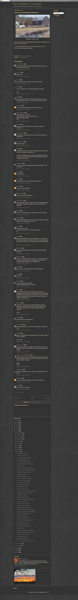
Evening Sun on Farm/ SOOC (24, 507)
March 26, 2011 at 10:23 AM (23, 341)
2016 (17, 420)
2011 (17, 431)
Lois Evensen (20, 141)
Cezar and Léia (20, 112)
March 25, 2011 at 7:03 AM (23, 76)
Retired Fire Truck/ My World (23, 480)
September (20, 439)
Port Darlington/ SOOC (22, 486)
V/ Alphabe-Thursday (22, 515)
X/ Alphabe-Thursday (22, 474)
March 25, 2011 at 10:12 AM (23, 160)
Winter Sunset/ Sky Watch (23, 534)
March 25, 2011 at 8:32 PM (23, 314)
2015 (17, 422)
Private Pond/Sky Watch (22, 453)
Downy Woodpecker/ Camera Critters (25, 530)
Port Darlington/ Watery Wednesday (25, 499)
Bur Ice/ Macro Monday (22, 524)
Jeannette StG (20, 344)
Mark (18, 266)
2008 (17, 552)
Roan (18, 274)
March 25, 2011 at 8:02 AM (23, 102)
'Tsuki (18, 385)
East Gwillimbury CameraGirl (27, 4)
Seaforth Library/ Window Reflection (25, 532)
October (19, 437)
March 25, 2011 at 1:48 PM (23, 207)
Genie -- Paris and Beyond (23, 355)
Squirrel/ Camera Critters (23, 488)
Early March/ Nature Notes (23, 538)
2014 (17, 425)
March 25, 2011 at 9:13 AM (23, 138)
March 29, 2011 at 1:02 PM (23, 389)
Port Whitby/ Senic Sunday (23, 484)
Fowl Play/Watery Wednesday (24, 457)
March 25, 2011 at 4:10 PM (23, 245)
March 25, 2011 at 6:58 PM (23, 278)
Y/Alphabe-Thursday (21, 455)
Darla (18, 86)
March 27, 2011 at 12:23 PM (23, 382)
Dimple (18, 333)
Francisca (19, 256)
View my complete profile (20, 566)
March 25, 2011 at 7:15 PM (23, 286)
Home (32, 398)
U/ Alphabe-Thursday (22, 536)
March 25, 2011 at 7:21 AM (23, 83)
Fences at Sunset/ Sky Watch (24, 472)
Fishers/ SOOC (20, 528)
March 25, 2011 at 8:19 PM (23, 299)
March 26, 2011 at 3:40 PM (23, 351)
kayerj (18, 172)
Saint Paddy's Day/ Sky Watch (24, 493)
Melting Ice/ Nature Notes (23, 497)
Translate (58, 15)
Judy (18, 97)
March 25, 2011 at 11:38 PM (23, 321)
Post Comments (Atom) (35, 402)
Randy (18, 317)
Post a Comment (19, 392)
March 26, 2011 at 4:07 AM (23, 330)
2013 (17, 427)
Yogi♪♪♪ (18, 72)
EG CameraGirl (24, 559)
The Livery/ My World (22, 501)
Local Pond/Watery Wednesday (24, 478)
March (18, 451)
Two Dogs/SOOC (21, 466)
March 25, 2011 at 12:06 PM (23, 176)
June (18, 445)
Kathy (18, 79)
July (18, 443)
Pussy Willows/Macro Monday (24, 461)
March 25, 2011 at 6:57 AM (23, 69)
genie (18, 289)
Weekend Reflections (23, 57)
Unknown (19, 105)
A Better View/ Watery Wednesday (25, 520)
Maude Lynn (20, 193)
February (19, 543)
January (19, 545)
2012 (17, 429)
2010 (17, 548)
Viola (18, 236)
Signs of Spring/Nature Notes (24, 476)
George (18, 217)
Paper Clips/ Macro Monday (23, 482)
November (19, 435)
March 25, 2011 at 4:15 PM (23, 253)
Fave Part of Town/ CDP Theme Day (25, 540)
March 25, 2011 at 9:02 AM (23, 129)
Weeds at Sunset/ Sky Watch (24, 513)
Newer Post (17, 398)
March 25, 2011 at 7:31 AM (23, 93)
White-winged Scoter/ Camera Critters (26, 509)
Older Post (47, 398)
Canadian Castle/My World (23, 459)
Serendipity (19, 369)
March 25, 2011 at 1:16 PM (23, 190)
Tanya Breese (20, 64)
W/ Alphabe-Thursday (22, 495)
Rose (18, 148)
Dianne (18, 281)
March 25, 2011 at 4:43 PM (23, 263)
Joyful (18, 210)
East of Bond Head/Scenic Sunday (25, 463)
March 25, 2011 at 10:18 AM (23, 168)
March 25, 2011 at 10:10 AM (23, 145)
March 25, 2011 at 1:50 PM (23, 214)
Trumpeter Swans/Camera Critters (25, 468)
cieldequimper (20, 133)
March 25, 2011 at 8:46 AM (23, 109)
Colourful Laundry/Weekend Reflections (26, 470)
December (19, 433)
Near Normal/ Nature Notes (23, 517)
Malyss (18, 124)
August (19, 441)
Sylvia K (19, 302)
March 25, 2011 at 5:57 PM (23, 270)
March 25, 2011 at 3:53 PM (23, 233)
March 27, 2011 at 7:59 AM (23, 375)
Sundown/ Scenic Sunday (23, 505)
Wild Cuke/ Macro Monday (23, 503)
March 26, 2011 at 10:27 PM (23, 366)
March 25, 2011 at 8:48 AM (23, 121)
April (18, 449)
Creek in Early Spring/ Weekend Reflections (27, 490)
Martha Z (19, 248)
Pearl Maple (19, 324)
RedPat (18, 186)
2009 (17, 550)
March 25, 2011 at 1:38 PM (23, 197)
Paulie (18, 179)
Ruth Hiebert (20, 200)
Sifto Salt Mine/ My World (23, 522)
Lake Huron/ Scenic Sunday (23, 526)
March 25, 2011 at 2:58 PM (23, 223)
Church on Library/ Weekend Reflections (26, 511)
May (18, 447)
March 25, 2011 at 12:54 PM (23, 183)
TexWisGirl (19, 163)
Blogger (47, 592)
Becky (18, 226)
